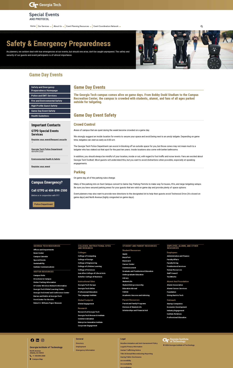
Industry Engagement (175, 311)
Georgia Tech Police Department (46, 149)
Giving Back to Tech (175, 295)
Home (33, 26)
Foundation (171, 292)
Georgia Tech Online (86, 288)
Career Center (128, 264)
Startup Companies (175, 304)
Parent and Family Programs (134, 304)
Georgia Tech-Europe (87, 285)
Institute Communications (43, 267)
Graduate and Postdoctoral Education (137, 271)
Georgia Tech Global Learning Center (48, 289)
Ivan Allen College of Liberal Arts (91, 273)
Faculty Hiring (172, 263)
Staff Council (172, 273)
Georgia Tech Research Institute (91, 315)
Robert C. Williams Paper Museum (47, 303)
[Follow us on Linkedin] (37, 341)
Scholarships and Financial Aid (135, 310)
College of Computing (87, 256)
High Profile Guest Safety (44, 106)
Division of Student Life (132, 307)
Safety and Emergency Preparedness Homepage (44, 89)
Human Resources (174, 270)
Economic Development (177, 307)
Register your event (40, 166)
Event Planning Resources (77, 26)
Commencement (129, 268)
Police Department (43, 204)
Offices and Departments (43, 250)
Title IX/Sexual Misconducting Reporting (136, 354)
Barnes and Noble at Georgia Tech (47, 296)
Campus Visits (39, 275)
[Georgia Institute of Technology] (45, 4)
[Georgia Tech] (175, 340)
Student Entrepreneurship (133, 285)
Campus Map (37, 359)
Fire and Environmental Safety (46, 101)
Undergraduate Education (132, 275)
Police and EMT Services (44, 95)
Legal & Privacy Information (131, 347)
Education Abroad (129, 288)
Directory (79, 343)
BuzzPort (126, 257)
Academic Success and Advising (136, 295)
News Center (38, 253)
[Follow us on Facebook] (32, 341)
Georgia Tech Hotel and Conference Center (51, 293)
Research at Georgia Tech (88, 312)
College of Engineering (87, 263)
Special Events (44, 14)
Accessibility (125, 361)
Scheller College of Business (90, 277)
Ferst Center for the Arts (43, 299)
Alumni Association (175, 285)
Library (125, 278)
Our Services (43, 26)
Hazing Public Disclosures (130, 357)
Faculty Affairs (173, 259)
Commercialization (86, 319)
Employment (81, 347)
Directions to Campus (42, 279)
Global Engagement (86, 304)
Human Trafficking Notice (130, 350)
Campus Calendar (40, 257)
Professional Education (87, 292)
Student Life (127, 281)
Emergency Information (85, 350)
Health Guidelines (40, 116)
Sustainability (38, 263)
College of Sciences (86, 270)
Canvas (125, 292)
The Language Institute (87, 295)
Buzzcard (126, 261)
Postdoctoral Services (176, 266)
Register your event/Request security (49, 139)
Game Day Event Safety (43, 111)
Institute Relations (174, 314)
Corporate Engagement (87, 326)
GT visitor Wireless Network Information (50, 286)
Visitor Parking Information (44, 282)
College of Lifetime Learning (90, 266)
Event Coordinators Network (106, 26)
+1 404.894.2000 (39, 356)
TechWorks (171, 277)
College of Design (85, 259)
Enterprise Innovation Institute (90, 322)
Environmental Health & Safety (45, 159)
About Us (58, 26)
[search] (202, 26)
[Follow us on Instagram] (42, 341)
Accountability (126, 364)
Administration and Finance (178, 256)
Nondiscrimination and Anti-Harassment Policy (138, 343)
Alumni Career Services (177, 288)
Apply (124, 254)
